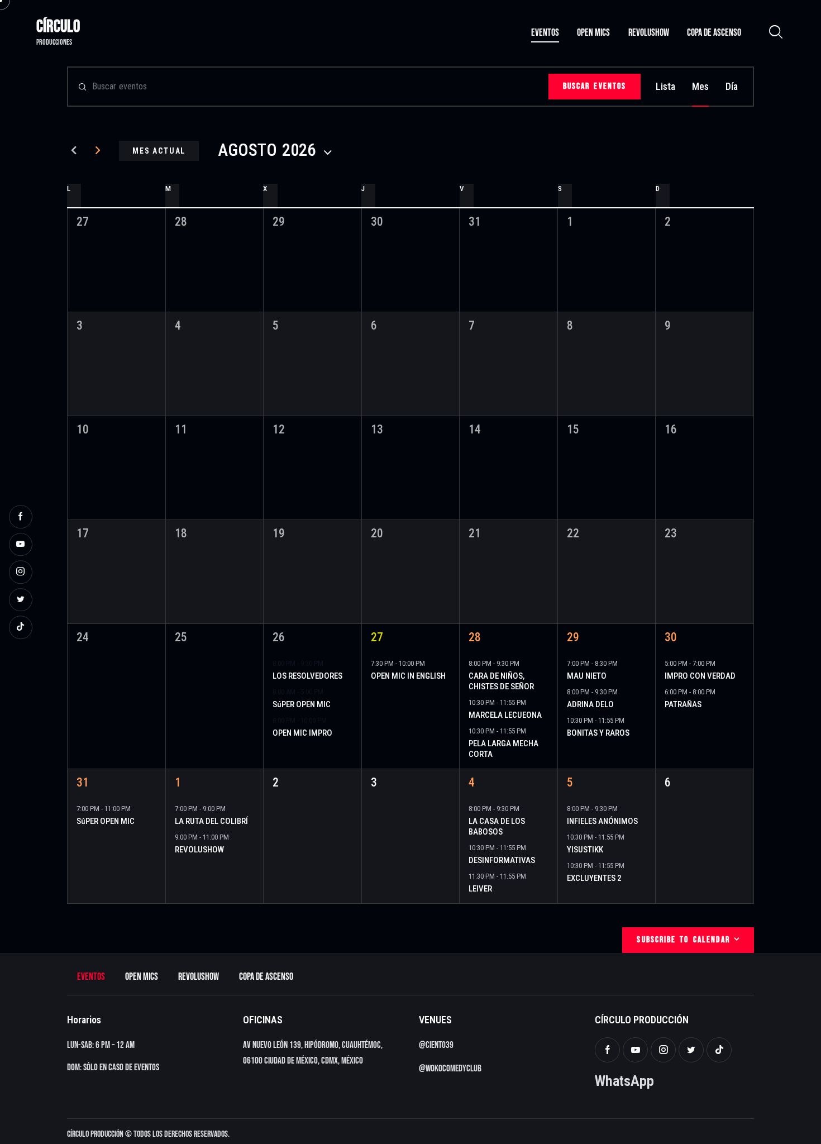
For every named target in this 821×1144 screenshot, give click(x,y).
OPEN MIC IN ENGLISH (408, 676)
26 (279, 637)
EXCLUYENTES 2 (594, 878)
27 (377, 637)
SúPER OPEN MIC (302, 704)
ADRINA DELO (590, 704)
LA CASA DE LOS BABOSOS (497, 826)
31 (83, 782)
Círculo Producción (95, 1134)
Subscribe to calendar (683, 940)
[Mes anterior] (74, 151)
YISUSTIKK (585, 850)
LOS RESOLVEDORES (307, 676)
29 (573, 637)
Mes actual (158, 150)
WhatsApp (624, 1080)
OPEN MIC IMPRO (302, 733)
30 (671, 637)
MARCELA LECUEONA (505, 715)
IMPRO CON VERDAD (700, 676)
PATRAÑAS (683, 704)
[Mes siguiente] (97, 151)
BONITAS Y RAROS (598, 733)
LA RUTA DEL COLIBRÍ (211, 821)
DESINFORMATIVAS (502, 860)
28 (475, 637)
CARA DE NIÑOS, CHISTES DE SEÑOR (501, 681)
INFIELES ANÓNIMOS (602, 821)
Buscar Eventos (594, 86)
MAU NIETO (587, 676)
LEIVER (480, 889)
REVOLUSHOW (199, 850)
